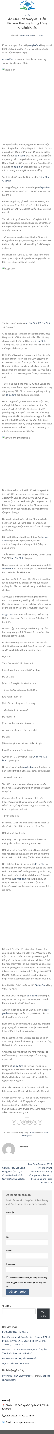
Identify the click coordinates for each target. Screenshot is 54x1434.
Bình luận (11, 1212)
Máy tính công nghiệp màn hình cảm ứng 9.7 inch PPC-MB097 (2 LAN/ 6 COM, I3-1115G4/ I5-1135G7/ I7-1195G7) (26, 1341)
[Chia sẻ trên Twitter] (24, 1122)
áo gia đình (34, 45)
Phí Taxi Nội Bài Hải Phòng (15, 1332)
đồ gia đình (17, 166)
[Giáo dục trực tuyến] (27, 5)
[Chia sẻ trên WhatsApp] (14, 1122)
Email (9, 1250)
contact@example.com (23, 1422)
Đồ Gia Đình (44, 323)
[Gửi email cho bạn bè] (29, 1122)
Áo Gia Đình (8, 59)
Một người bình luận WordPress (18, 1375)
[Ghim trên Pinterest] (34, 1122)
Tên (8, 1237)
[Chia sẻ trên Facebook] (19, 1122)
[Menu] (4, 4)
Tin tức (27, 15)
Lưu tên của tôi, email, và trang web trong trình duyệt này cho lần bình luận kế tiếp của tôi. (26, 1281)
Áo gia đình (7, 614)
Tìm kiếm (6, 1306)
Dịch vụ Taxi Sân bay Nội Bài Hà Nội (19, 1358)
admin (40, 35)
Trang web (10, 1264)
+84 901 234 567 (25, 1415)
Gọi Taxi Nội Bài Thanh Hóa (15, 1363)
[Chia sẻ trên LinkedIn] (40, 1122)
